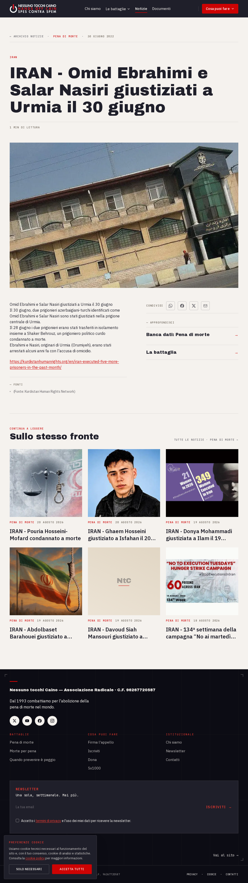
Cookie (212, 874)
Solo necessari (29, 869)
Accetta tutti (72, 869)
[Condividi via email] (205, 305)
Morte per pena (23, 751)
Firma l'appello (101, 742)
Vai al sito (225, 855)
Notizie (141, 8)
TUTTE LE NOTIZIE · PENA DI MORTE (206, 439)
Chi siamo (93, 8)
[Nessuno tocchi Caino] (33, 9)
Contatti (172, 759)
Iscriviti (94, 751)
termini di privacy (48, 821)
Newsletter (175, 751)
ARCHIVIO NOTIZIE (27, 36)
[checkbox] (17, 820)
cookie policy (35, 858)
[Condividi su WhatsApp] (170, 305)
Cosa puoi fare (218, 9)
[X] (14, 721)
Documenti (161, 8)
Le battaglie (116, 9)
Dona (92, 759)
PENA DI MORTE (65, 36)
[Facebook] (40, 721)
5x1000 (94, 768)
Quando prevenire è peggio (32, 759)
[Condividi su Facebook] (182, 305)
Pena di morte (22, 742)
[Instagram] (52, 721)
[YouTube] (27, 721)
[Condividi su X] (193, 305)
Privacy (192, 874)
